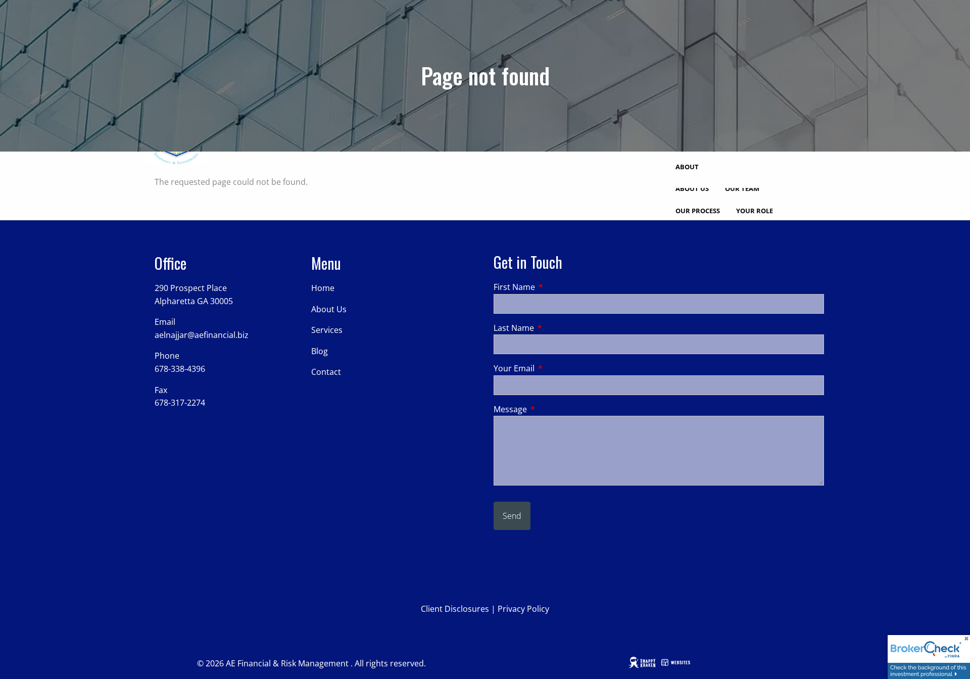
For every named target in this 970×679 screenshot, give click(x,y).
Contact (326, 371)
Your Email (555, 368)
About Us (692, 188)
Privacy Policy (523, 608)
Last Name (554, 327)
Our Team (742, 188)
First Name (555, 287)
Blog (319, 351)
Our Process (697, 210)
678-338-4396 (180, 368)
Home (322, 288)
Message (551, 409)
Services (327, 329)
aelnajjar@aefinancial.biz (202, 335)
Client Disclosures (455, 608)
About (687, 166)
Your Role (754, 210)
